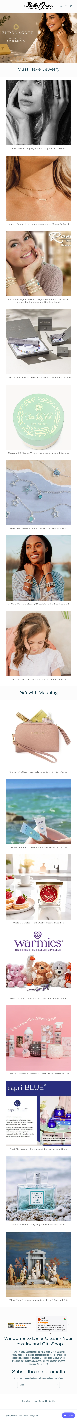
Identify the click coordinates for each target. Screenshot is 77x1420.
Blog (35, 1401)
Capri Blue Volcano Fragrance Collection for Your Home (39, 1149)
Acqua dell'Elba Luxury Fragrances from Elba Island (38, 1224)
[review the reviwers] (65, 1319)
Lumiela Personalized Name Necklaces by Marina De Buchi (38, 224)
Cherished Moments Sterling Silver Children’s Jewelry (38, 679)
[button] (5, 5)
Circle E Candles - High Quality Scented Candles (38, 923)
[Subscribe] (57, 1385)
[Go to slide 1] (50, 1333)
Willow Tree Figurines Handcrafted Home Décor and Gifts (38, 1300)
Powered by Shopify (32, 1416)
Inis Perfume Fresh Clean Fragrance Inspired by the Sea (38, 847)
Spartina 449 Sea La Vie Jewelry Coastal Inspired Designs (38, 453)
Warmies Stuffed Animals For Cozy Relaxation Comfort (38, 998)
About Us (52, 1401)
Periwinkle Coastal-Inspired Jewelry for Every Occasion (38, 528)
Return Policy (26, 1401)
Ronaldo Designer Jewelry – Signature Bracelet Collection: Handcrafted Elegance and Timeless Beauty (38, 300)
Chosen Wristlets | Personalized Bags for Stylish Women (38, 772)
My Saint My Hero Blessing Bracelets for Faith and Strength (38, 604)
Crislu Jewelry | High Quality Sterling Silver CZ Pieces (38, 148)
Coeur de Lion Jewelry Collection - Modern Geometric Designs (38, 377)
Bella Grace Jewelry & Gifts (19, 1416)
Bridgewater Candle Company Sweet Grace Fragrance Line (38, 1074)
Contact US (43, 1401)
